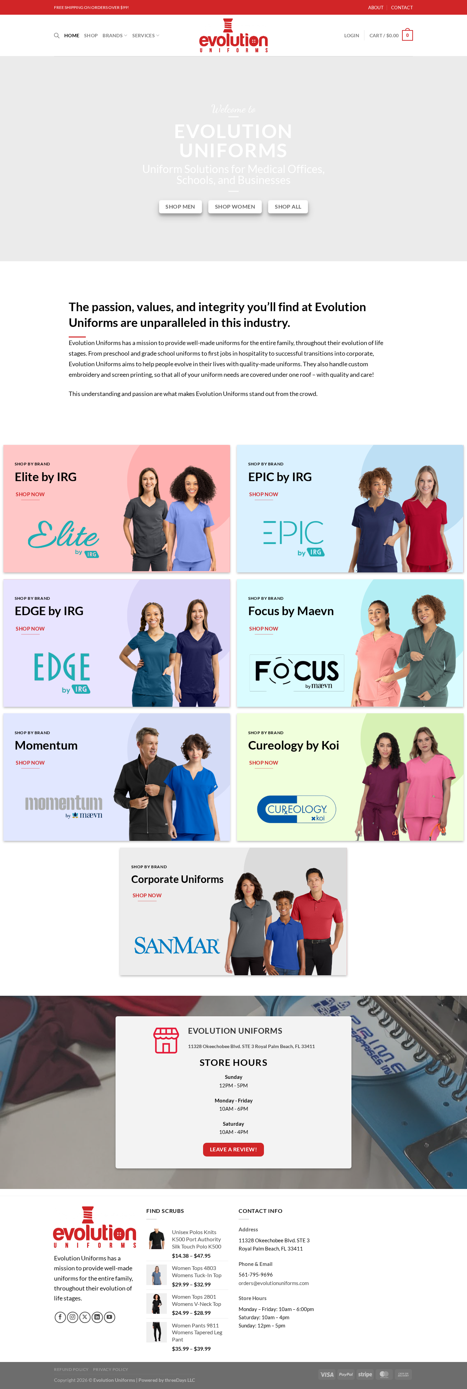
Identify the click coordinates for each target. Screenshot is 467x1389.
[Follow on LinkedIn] (97, 1317)
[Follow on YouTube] (109, 1317)
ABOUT (376, 7)
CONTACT (402, 7)
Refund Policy (71, 1369)
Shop (91, 35)
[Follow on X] (85, 1317)
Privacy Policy (111, 1369)
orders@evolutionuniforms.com (274, 1283)
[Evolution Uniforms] (233, 35)
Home (71, 35)
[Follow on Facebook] (60, 1317)
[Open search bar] (56, 35)
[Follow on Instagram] (72, 1317)
